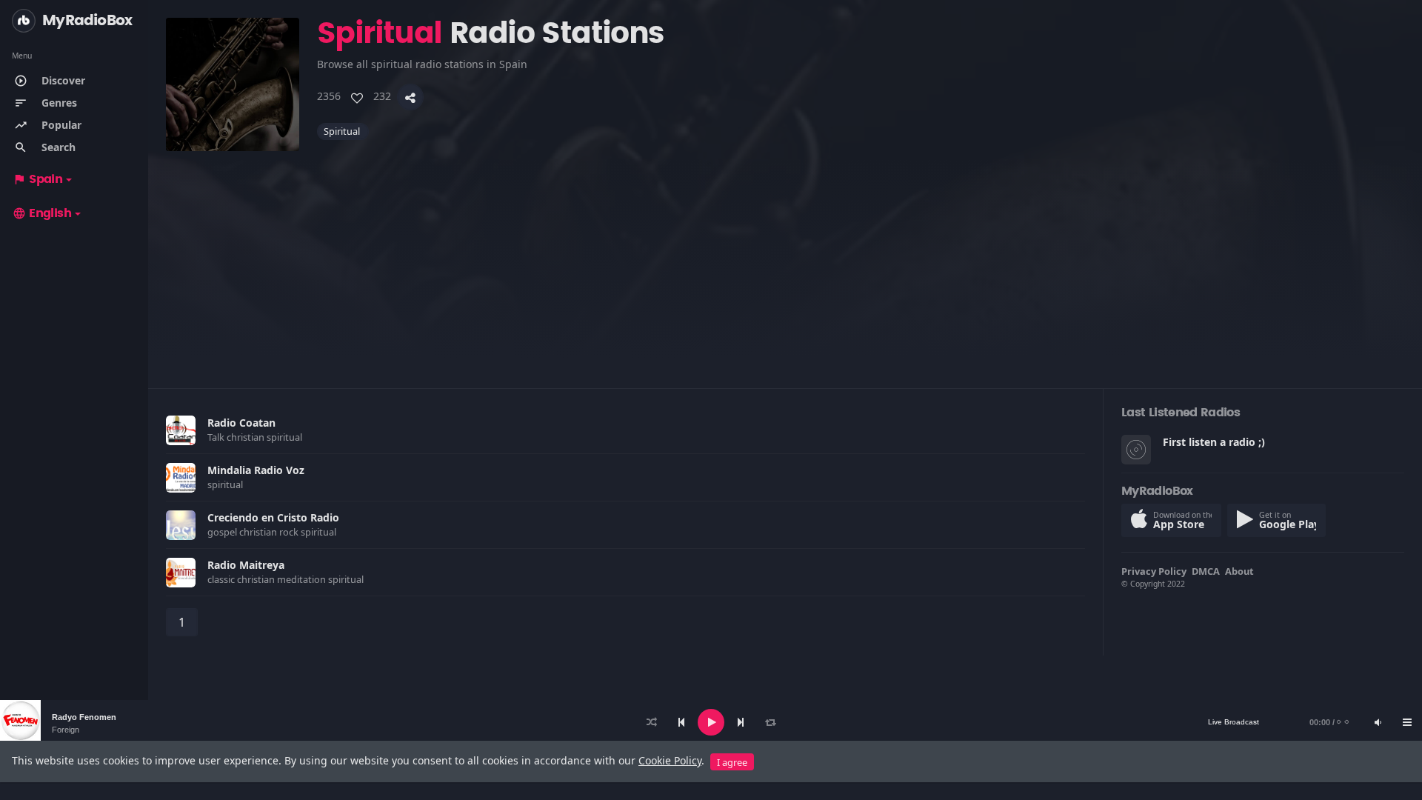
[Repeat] (770, 722)
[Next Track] (740, 722)
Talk (217, 437)
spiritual (343, 131)
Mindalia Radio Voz (255, 470)
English (42, 213)
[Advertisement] (610, 255)
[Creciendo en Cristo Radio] (181, 525)
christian (247, 437)
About (1239, 571)
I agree (732, 762)
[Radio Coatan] (181, 430)
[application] (711, 722)
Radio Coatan (241, 423)
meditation (302, 579)
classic (222, 579)
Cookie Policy (669, 760)
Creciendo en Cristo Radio (273, 517)
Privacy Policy (1153, 571)
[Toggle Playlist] (1407, 722)
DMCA (1206, 571)
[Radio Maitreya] (181, 572)
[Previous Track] (681, 722)
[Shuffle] (652, 722)
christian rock (270, 532)
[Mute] (1377, 722)
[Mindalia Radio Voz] (181, 478)
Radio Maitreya (245, 565)
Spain (37, 179)
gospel (223, 532)
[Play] (711, 722)
